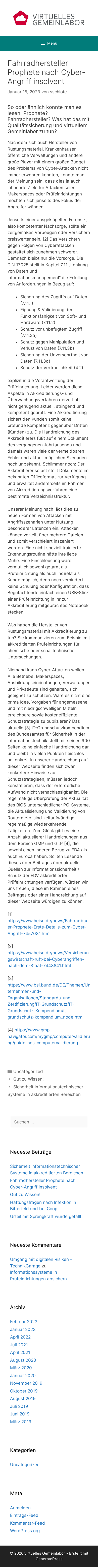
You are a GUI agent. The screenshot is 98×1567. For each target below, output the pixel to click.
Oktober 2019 (24, 1391)
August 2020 (23, 1360)
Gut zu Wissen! (28, 1079)
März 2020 (21, 1367)
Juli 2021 (19, 1344)
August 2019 (23, 1398)
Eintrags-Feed (24, 1515)
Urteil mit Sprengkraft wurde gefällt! (46, 1216)
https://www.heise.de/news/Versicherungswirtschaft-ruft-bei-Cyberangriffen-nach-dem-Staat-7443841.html (48, 959)
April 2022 (20, 1337)
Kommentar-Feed (27, 1523)
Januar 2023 (23, 1329)
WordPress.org (25, 1530)
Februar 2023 (23, 1321)
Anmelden (20, 1507)
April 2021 (20, 1352)
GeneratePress (49, 1558)
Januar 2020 (23, 1375)
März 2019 (20, 1421)
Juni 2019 (20, 1413)
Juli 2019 (19, 1406)
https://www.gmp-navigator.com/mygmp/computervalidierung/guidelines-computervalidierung (49, 1036)
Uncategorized (28, 1071)
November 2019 (26, 1383)
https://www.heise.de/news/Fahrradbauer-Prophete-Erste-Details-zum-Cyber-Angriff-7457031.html (48, 927)
